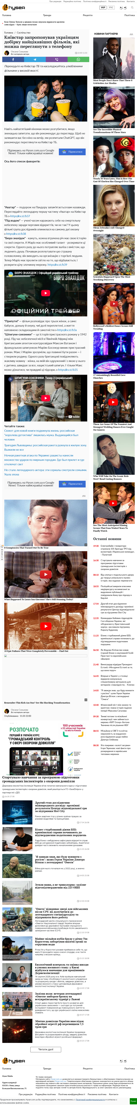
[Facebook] (13, 59)
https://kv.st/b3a (67, 330)
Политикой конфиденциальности (90, 1100)
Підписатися (75, 152)
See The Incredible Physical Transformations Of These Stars (109, 131)
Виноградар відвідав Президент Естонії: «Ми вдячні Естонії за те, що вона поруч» (117, 667)
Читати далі (45, 1049)
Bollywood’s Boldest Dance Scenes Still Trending (113, 327)
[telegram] (124, 7)
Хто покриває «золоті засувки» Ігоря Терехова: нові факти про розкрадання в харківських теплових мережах (116, 749)
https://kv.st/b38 (16, 233)
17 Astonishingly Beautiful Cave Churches (109, 376)
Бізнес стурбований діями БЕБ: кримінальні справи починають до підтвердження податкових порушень (117, 640)
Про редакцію (55, 1)
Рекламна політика (116, 1)
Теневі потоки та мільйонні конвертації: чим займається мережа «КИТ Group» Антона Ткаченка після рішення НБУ (115, 720)
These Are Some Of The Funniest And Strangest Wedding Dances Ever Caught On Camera (113, 427)
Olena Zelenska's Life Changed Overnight (108, 229)
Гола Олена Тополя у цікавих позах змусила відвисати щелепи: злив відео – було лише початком (34, 23)
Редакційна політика (72, 1)
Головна (6, 15)
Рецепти (87, 15)
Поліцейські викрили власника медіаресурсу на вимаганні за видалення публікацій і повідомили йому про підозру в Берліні (116, 592)
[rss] (121, 7)
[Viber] (57, 59)
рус (111, 8)
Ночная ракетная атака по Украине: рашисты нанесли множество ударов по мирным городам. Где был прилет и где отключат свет (44, 460)
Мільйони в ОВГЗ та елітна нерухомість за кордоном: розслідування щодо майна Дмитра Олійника (114, 735)
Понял (133, 1101)
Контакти (131, 1)
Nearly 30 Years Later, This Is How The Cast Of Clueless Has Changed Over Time (113, 180)
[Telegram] (35, 59)
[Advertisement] (45, 184)
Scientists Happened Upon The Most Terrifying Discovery (111, 278)
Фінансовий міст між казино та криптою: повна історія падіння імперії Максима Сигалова (116, 708)
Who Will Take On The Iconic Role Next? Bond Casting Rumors (111, 477)
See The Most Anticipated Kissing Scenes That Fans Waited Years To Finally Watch (110, 528)
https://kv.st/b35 (68, 369)
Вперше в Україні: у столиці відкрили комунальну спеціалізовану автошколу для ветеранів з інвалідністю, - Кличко (117, 680)
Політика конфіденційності (94, 1)
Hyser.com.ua (56, 1079)
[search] (132, 7)
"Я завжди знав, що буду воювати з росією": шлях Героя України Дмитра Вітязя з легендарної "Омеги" (117, 694)
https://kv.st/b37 (20, 216)
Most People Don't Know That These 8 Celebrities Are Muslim (112, 82)
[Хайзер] (13, 7)
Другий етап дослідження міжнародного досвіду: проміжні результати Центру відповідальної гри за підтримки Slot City (117, 608)
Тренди (47, 15)
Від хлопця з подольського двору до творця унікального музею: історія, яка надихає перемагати (117, 578)
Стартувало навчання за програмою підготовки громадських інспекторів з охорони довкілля (114, 564)
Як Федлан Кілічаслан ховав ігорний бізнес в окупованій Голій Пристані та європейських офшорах (117, 654)
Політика (129, 15)
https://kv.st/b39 (57, 264)
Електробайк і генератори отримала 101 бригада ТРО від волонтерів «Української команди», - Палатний (118, 550)
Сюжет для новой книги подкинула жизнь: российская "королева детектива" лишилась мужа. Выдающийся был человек (41, 435)
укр (103, 8)
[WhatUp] (78, 59)
